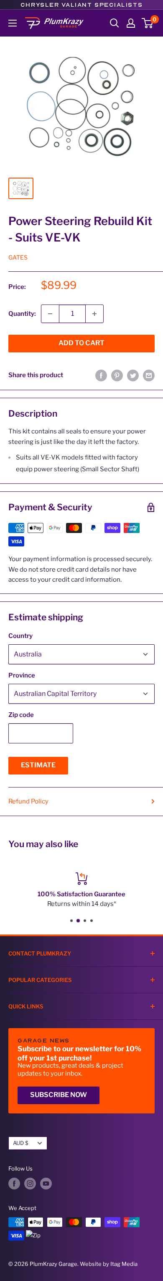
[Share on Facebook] (101, 375)
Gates (18, 257)
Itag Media (124, 1263)
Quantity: (22, 314)
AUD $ (20, 1143)
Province (21, 675)
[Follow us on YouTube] (46, 1183)
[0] (148, 23)
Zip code (21, 715)
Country (20, 636)
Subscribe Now (58, 1095)
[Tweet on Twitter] (133, 375)
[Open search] (114, 23)
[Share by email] (149, 375)
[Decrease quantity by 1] (50, 314)
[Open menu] (12, 23)
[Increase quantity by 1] (94, 314)
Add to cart (81, 343)
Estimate (38, 765)
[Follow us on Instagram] (30, 1183)
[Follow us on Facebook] (14, 1183)
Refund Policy (28, 801)
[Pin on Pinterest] (117, 375)
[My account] (131, 23)
